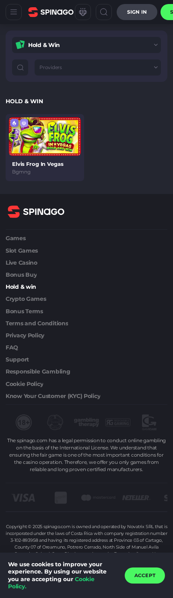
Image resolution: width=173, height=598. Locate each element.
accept (144, 575)
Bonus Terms (24, 311)
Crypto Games (26, 298)
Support (17, 359)
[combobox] (86, 45)
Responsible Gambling (38, 371)
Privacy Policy (25, 335)
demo (44, 136)
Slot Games (22, 250)
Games (16, 238)
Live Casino (21, 262)
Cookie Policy (24, 384)
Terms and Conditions (37, 323)
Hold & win (21, 286)
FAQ (12, 347)
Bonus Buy (21, 274)
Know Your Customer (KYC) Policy (53, 396)
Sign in (137, 12)
